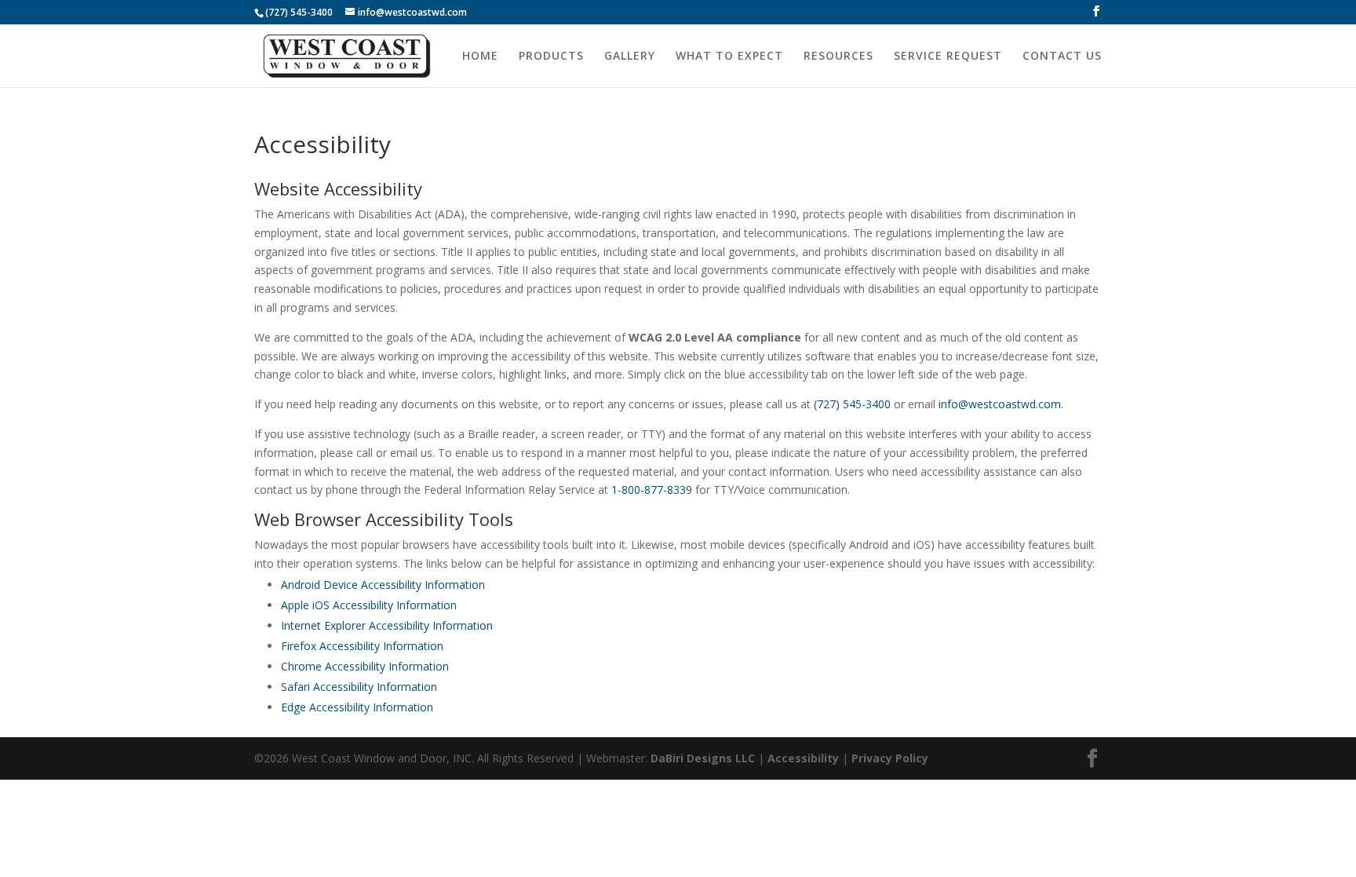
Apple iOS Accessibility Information (369, 604)
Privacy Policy (889, 758)
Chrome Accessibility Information (365, 666)
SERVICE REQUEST (948, 56)
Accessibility (803, 758)
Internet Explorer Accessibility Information (387, 625)
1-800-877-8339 (651, 489)
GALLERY (629, 56)
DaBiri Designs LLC (703, 758)
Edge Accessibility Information (357, 707)
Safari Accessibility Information (359, 686)
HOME (480, 56)
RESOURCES (838, 56)
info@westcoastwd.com (1000, 403)
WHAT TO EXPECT (729, 56)
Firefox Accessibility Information (362, 645)
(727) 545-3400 (299, 12)
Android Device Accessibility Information (383, 584)
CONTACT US (1062, 56)
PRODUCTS (551, 56)
